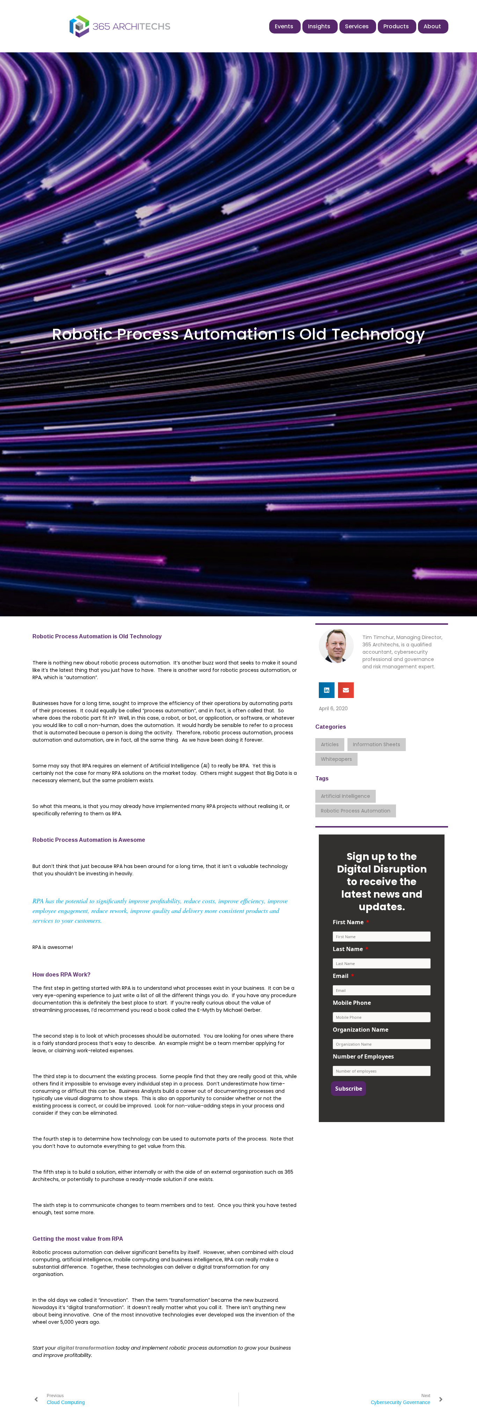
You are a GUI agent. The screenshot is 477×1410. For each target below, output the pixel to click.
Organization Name (360, 1029)
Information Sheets (376, 744)
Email (340, 976)
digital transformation (85, 1347)
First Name (348, 922)
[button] (327, 690)
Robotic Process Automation (355, 810)
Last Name (348, 949)
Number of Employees (363, 1056)
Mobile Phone (352, 1003)
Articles (330, 744)
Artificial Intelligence (345, 796)
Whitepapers (336, 759)
